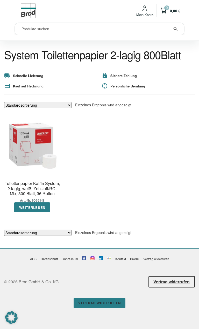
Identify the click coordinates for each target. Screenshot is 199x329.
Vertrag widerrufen (156, 259)
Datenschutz (49, 259)
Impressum (70, 259)
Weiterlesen (32, 207)
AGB (33, 259)
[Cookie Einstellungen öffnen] (11, 322)
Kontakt (120, 259)
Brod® (134, 259)
